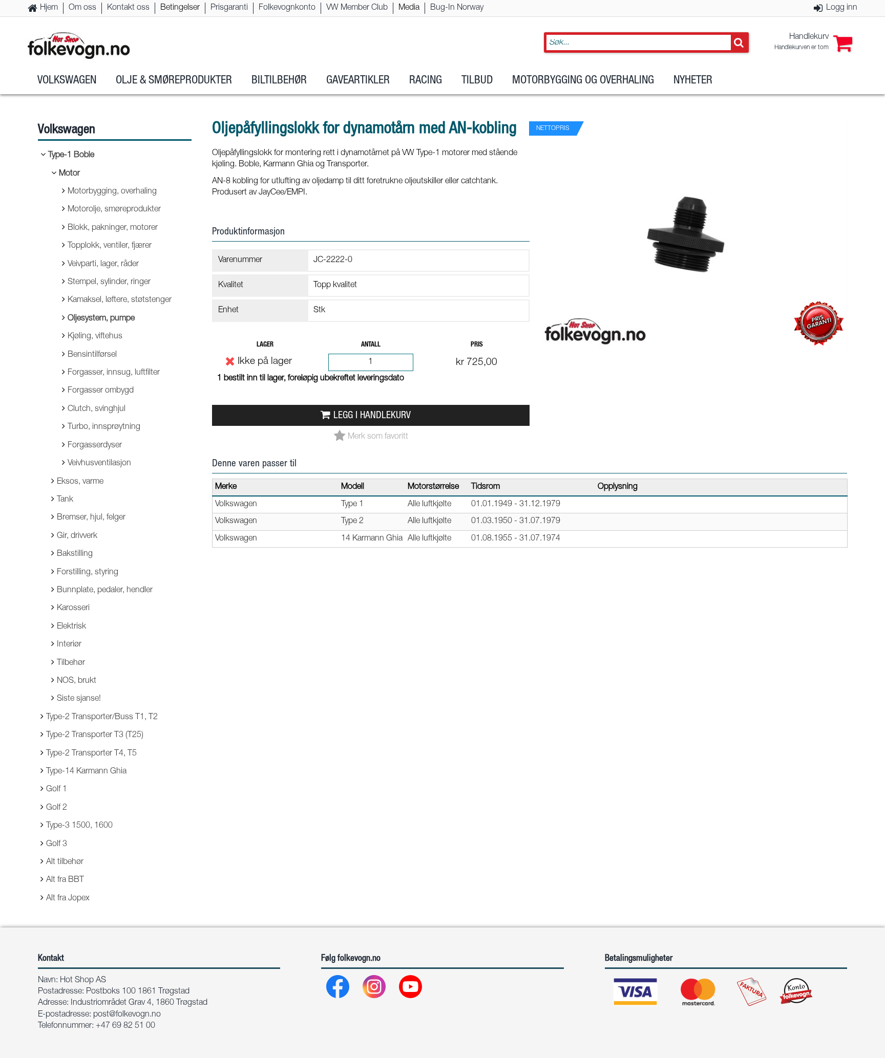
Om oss (82, 8)
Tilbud (477, 81)
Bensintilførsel (92, 355)
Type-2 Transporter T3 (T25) (94, 735)
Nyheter (692, 81)
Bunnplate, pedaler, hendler (105, 591)
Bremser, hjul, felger (91, 518)
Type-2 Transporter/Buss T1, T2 (102, 718)
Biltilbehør (279, 81)
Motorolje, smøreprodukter (114, 210)
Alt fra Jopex (68, 899)
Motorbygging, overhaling (112, 192)
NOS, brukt (76, 681)
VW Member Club (357, 8)
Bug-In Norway (456, 8)
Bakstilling (75, 554)
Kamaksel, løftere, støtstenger (120, 300)
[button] (813, 42)
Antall (371, 345)
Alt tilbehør (64, 862)
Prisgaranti (229, 8)
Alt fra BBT (65, 880)
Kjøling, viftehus (95, 337)
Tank (65, 500)
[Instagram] (374, 989)
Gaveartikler (358, 81)
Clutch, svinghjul (96, 409)
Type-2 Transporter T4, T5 (91, 754)
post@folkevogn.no (127, 1015)
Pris (477, 345)
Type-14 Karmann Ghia (86, 772)
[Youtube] (411, 989)
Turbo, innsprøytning (104, 427)
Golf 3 (56, 844)
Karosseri (73, 608)
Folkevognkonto (287, 8)
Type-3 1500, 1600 (79, 826)
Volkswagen (66, 81)
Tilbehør (71, 663)
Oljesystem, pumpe (101, 319)
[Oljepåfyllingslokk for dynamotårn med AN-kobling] (693, 360)
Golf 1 (56, 790)
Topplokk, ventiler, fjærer (110, 246)
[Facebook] (338, 989)
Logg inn (841, 8)
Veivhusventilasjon (99, 464)
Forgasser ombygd (101, 391)
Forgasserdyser (95, 446)
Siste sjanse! (79, 699)
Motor (69, 174)
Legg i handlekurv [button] (372, 416)
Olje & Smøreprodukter (174, 81)
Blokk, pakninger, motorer (113, 228)
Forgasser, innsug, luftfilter (114, 373)
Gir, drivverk (77, 536)
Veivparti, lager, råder (103, 265)
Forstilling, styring (87, 573)
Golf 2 (56, 808)
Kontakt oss (128, 8)
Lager (265, 345)
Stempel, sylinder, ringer (109, 282)
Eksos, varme (80, 482)
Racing (425, 81)
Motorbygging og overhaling (583, 81)
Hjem (49, 8)
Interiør (69, 645)
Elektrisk (71, 627)
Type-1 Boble (71, 156)
